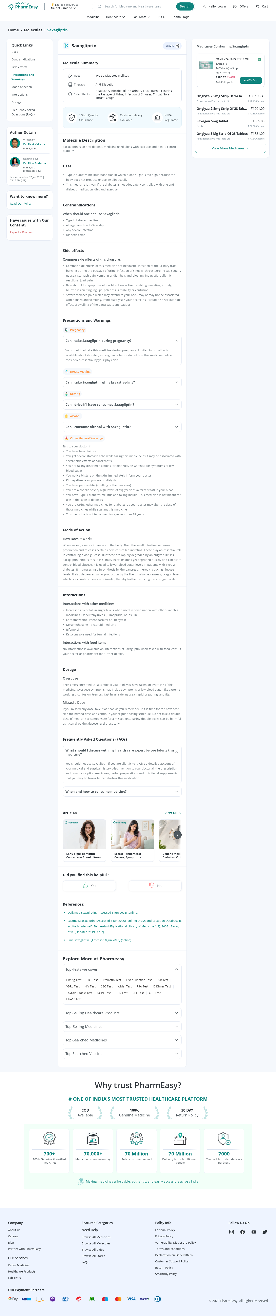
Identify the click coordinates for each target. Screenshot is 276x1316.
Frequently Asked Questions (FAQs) (23, 112)
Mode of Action (22, 87)
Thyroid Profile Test (79, 993)
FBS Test (92, 980)
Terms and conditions (170, 1249)
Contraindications (24, 59)
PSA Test (142, 986)
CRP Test (155, 993)
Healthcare (113, 17)
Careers (13, 1236)
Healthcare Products (22, 1271)
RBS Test (121, 993)
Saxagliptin (57, 29)
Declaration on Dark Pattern (174, 1255)
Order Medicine (18, 1265)
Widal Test (125, 986)
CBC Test (107, 986)
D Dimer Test (162, 986)
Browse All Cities (93, 1250)
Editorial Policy (165, 1230)
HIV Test (90, 986)
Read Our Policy (20, 203)
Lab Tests (139, 17)
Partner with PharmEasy (24, 1249)
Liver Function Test (139, 980)
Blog (11, 1242)
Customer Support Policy (172, 1261)
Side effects (19, 67)
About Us (14, 1230)
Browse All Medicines (96, 1237)
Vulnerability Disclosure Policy (175, 1242)
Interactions (20, 94)
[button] (143, 6)
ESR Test (162, 980)
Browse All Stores (93, 1256)
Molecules (33, 29)
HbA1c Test (73, 999)
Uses (15, 52)
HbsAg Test (73, 980)
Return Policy (164, 1267)
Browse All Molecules (96, 1243)
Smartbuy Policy (166, 1274)
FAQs (85, 1262)
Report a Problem (22, 232)
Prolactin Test (112, 980)
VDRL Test (73, 986)
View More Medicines (228, 148)
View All (171, 813)
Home (13, 29)
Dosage (16, 102)
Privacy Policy (164, 1236)
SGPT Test (104, 993)
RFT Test (138, 993)
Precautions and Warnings (23, 77)
